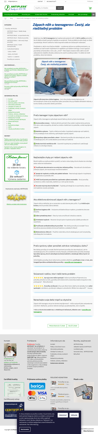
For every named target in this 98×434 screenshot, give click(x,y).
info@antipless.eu (9, 359)
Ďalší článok (72, 326)
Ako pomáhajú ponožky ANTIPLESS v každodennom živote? (15, 81)
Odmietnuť (63, 415)
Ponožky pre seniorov (13, 59)
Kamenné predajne (13, 125)
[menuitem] (11, 15)
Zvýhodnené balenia (13, 49)
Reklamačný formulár (14, 118)
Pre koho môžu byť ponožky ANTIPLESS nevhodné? (16, 87)
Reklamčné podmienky (56, 358)
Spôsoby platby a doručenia (16, 103)
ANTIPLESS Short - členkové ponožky (17, 38)
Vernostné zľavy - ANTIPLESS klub (83, 352)
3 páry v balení (12, 52)
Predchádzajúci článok (57, 326)
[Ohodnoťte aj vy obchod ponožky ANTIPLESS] (16, 197)
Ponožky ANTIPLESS (11, 29)
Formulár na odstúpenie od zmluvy (18, 116)
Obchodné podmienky (14, 105)
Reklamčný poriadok (14, 112)
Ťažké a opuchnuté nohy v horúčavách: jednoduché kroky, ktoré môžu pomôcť (16, 139)
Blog (9, 123)
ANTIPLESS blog (78, 344)
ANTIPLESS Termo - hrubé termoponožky (14, 45)
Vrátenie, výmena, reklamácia (16, 114)
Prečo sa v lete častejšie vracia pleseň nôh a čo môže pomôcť (15, 143)
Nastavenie (25, 429)
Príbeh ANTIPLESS (13, 122)
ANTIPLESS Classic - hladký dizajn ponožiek (16, 32)
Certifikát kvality (78, 349)
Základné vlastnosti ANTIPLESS (82, 347)
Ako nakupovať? (51, 1)
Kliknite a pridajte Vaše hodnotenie (17, 204)
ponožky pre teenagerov (73, 262)
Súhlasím (74, 415)
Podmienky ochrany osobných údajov (16, 109)
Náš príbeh (77, 354)
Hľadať (60, 8)
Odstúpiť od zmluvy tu (14, 107)
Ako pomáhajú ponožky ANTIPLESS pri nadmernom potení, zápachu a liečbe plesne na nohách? (15, 75)
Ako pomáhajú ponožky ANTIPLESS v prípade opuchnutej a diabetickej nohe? (16, 69)
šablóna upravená (88, 430)
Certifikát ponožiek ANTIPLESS (17, 120)
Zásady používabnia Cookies (16, 129)
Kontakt (40, 1)
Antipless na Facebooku (11, 362)
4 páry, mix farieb (13, 54)
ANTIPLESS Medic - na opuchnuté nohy (18, 35)
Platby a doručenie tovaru (57, 347)
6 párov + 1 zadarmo (13, 57)
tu (37, 424)
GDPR (9, 127)
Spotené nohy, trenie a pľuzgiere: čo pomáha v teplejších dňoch (15, 147)
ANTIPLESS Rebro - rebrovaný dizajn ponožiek (17, 41)
